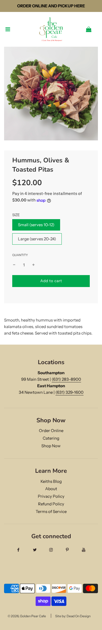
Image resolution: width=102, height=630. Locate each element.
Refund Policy (51, 503)
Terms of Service (51, 511)
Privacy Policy (51, 496)
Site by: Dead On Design (73, 616)
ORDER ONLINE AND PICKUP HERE (51, 5)
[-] (14, 265)
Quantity (20, 255)
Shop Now (51, 445)
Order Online (51, 430)
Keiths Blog (51, 481)
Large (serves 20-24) (37, 238)
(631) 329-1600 (69, 392)
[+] (33, 265)
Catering (51, 438)
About (51, 488)
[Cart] (93, 29)
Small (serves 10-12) (36, 224)
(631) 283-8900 (66, 379)
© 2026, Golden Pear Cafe (27, 616)
